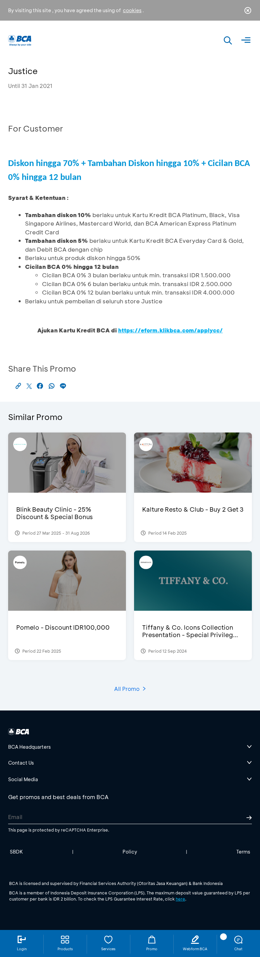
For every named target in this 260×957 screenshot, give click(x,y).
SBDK (16, 851)
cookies (132, 10)
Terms (243, 851)
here (180, 899)
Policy (130, 851)
